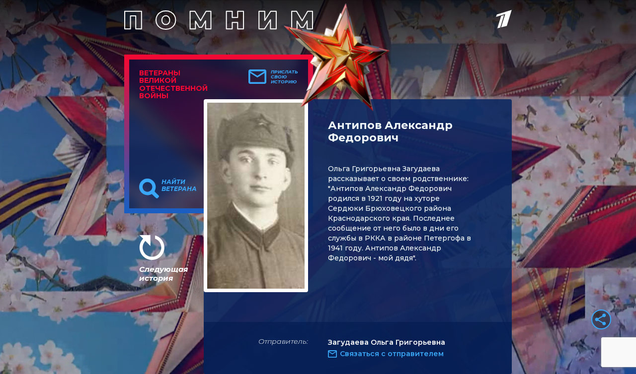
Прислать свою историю (284, 76)
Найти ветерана (179, 185)
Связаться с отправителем (392, 353)
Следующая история (163, 273)
